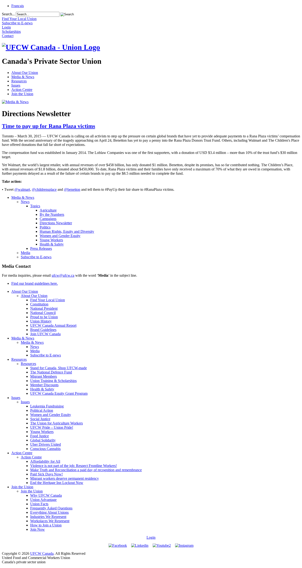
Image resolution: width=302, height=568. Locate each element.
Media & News (22, 77)
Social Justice (40, 419)
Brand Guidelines (43, 330)
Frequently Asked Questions (51, 508)
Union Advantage (43, 500)
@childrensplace (44, 189)
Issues (15, 85)
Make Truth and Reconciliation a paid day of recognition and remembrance (86, 470)
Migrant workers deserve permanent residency (64, 478)
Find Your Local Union (47, 300)
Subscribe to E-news (36, 257)
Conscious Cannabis (45, 449)
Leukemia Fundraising (47, 406)
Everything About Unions (49, 512)
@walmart (22, 189)
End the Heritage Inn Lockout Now (56, 483)
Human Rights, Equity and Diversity (67, 231)
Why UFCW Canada (46, 495)
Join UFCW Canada (45, 334)
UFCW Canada (42, 553)
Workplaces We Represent (49, 521)
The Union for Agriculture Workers (56, 423)
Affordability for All (45, 461)
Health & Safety (52, 244)
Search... (8, 14)
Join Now (37, 529)
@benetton (72, 189)
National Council (43, 313)
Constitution (39, 304)
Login (151, 537)
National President (44, 308)
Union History (41, 321)
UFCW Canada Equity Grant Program (59, 393)
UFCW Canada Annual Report (53, 325)
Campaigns (48, 219)
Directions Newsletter (56, 223)
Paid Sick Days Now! (46, 474)
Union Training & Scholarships (53, 381)
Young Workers (51, 240)
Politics (45, 227)
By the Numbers (52, 214)
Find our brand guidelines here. (34, 283)
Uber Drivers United (45, 444)
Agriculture (48, 210)
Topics (35, 206)
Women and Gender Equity (60, 236)
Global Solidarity (43, 440)
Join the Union (22, 94)
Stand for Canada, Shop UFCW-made (58, 368)
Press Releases (41, 248)
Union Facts (39, 504)
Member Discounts (44, 385)
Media (25, 253)
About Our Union (24, 73)
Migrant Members (43, 376)
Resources (19, 81)
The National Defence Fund (51, 372)
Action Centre (21, 90)
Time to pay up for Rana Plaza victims (48, 126)
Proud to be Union (44, 317)
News (25, 202)
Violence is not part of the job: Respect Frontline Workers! (73, 466)
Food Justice (39, 436)
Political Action (41, 410)
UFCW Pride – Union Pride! (51, 427)
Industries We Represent (48, 517)
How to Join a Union (46, 525)
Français (17, 6)
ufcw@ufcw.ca (63, 275)
